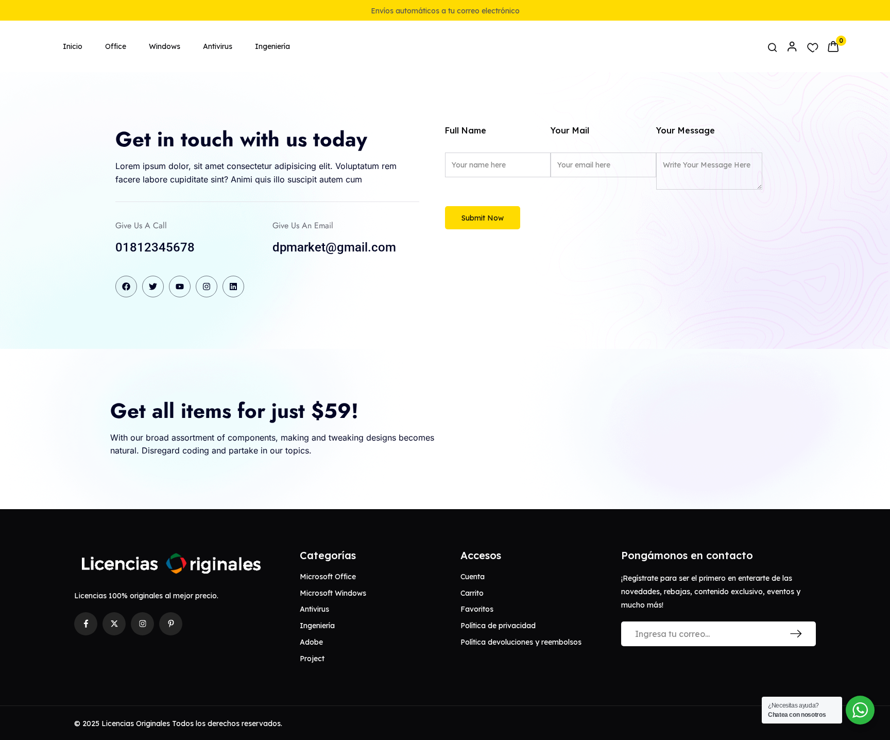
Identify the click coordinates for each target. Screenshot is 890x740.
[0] (833, 46)
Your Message (685, 130)
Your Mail (570, 130)
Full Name (465, 130)
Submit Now (482, 218)
